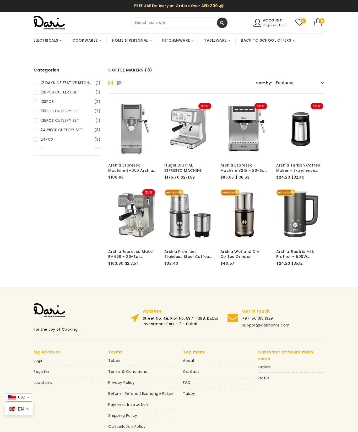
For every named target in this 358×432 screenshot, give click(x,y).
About (189, 360)
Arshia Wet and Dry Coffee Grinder (239, 254)
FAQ (187, 382)
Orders (264, 367)
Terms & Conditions (127, 371)
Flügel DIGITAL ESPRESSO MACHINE (183, 168)
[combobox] (179, 23)
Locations (43, 382)
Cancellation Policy (127, 426)
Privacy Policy (121, 382)
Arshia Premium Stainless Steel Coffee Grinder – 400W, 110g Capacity (186, 254)
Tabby (114, 360)
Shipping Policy (122, 415)
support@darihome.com (266, 325)
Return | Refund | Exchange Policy (140, 393)
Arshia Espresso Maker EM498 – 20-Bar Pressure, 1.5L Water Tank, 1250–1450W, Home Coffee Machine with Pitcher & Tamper (131, 254)
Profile (264, 378)
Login (283, 25)
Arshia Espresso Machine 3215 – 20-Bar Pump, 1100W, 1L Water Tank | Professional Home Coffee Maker (243, 168)
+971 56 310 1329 (257, 318)
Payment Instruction (128, 404)
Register (269, 25)
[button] (319, 22)
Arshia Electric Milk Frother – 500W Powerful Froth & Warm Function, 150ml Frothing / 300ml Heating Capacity (299, 254)
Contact (191, 371)
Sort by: (264, 83)
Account (272, 20)
